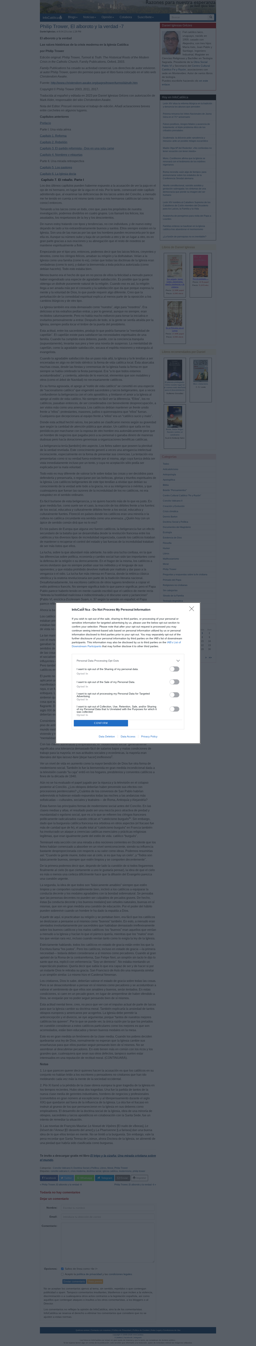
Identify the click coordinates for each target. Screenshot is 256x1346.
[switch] (174, 669)
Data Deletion (107, 736)
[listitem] (128, 661)
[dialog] (128, 673)
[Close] (192, 609)
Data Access (128, 736)
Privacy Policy (149, 736)
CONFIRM (101, 723)
